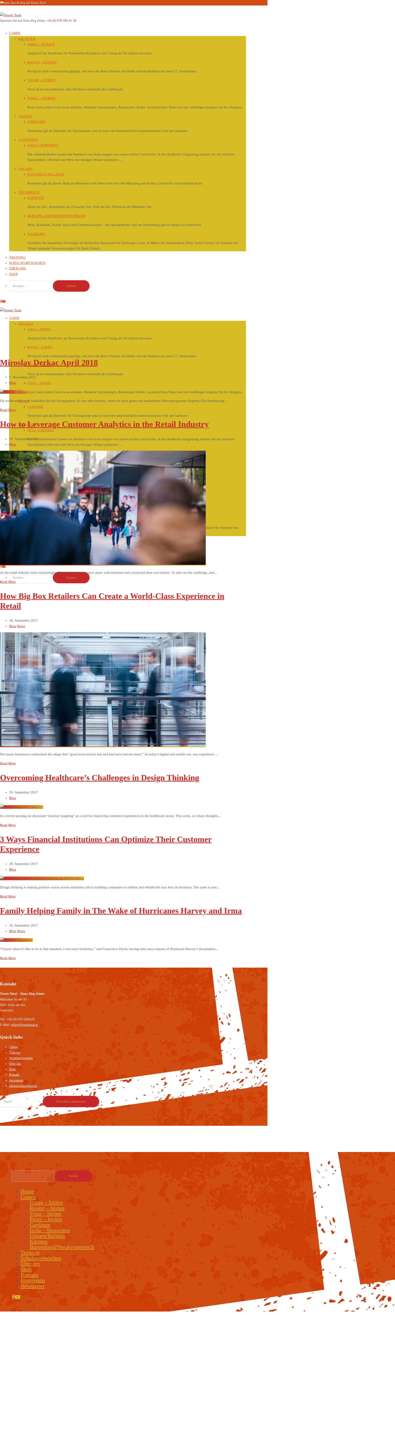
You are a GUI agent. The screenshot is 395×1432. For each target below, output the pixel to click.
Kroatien (26, 39)
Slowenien (28, 139)
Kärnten (35, 198)
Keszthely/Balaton (45, 174)
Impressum (16, 1080)
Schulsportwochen (27, 263)
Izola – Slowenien (50, 1230)
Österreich (28, 192)
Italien (25, 116)
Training (14, 1052)
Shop (13, 274)
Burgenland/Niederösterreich (56, 216)
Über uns (15, 1063)
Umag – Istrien (41, 44)
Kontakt (14, 1074)
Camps (15, 33)
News (21, 626)
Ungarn (25, 169)
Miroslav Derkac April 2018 (49, 362)
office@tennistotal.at (24, 1024)
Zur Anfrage (39, 1397)
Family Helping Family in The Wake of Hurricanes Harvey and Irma (121, 910)
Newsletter (33, 1286)
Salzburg (36, 234)
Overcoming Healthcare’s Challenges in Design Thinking (99, 777)
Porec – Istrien (41, 98)
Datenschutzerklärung (23, 1086)
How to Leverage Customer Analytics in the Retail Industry (104, 424)
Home (27, 1191)
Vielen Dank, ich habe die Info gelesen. (94, 1429)
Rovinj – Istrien (41, 62)
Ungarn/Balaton (47, 1236)
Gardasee (36, 121)
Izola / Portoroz (42, 145)
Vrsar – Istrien (41, 80)
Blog (12, 383)
